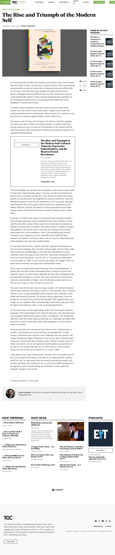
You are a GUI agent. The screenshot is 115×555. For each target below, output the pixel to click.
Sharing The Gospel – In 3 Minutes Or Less (70, 466)
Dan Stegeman (7, 471)
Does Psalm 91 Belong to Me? (43, 465)
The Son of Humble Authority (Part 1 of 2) (97, 458)
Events (86, 2)
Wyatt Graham (28, 26)
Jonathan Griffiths (95, 462)
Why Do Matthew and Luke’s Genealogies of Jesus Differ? (71, 448)
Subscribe (99, 2)
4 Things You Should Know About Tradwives (14, 446)
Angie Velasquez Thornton (11, 449)
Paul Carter (35, 467)
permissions (98, 526)
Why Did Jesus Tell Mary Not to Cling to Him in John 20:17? (71, 457)
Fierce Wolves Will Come (14, 423)
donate (108, 526)
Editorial (40, 2)
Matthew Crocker (37, 459)
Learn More (10, 542)
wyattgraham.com (24, 395)
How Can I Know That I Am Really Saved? (42, 456)
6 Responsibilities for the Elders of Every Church (13, 457)
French (51, 2)
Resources (64, 2)
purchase (25, 145)
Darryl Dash (35, 428)
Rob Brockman (7, 438)
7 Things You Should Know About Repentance (14, 468)
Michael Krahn (7, 425)
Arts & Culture (11, 9)
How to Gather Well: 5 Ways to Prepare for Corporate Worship (12, 434)
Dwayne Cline (6, 460)
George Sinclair (36, 451)
